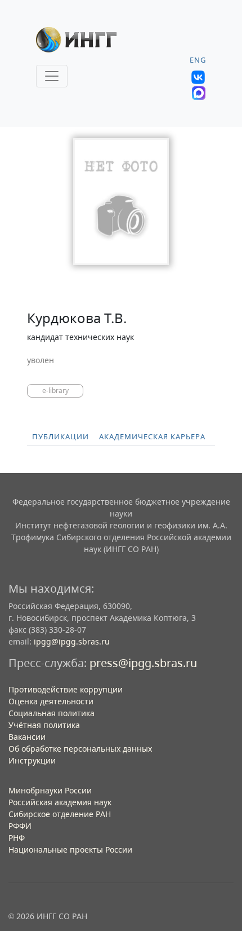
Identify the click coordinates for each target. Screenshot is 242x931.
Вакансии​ (27, 736)
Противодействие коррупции (65, 689)
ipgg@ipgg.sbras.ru (72, 641)
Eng (198, 60)
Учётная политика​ (44, 725)
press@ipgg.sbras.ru (143, 662)
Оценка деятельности (50, 701)
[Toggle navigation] (52, 76)
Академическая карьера (152, 437)
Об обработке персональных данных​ (80, 748)
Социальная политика (51, 713)
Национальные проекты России (70, 849)
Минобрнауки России (50, 790)
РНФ (16, 837)
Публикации (60, 437)
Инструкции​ (32, 760)
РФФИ (20, 825)
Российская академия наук (59, 802)
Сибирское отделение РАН (59, 814)
